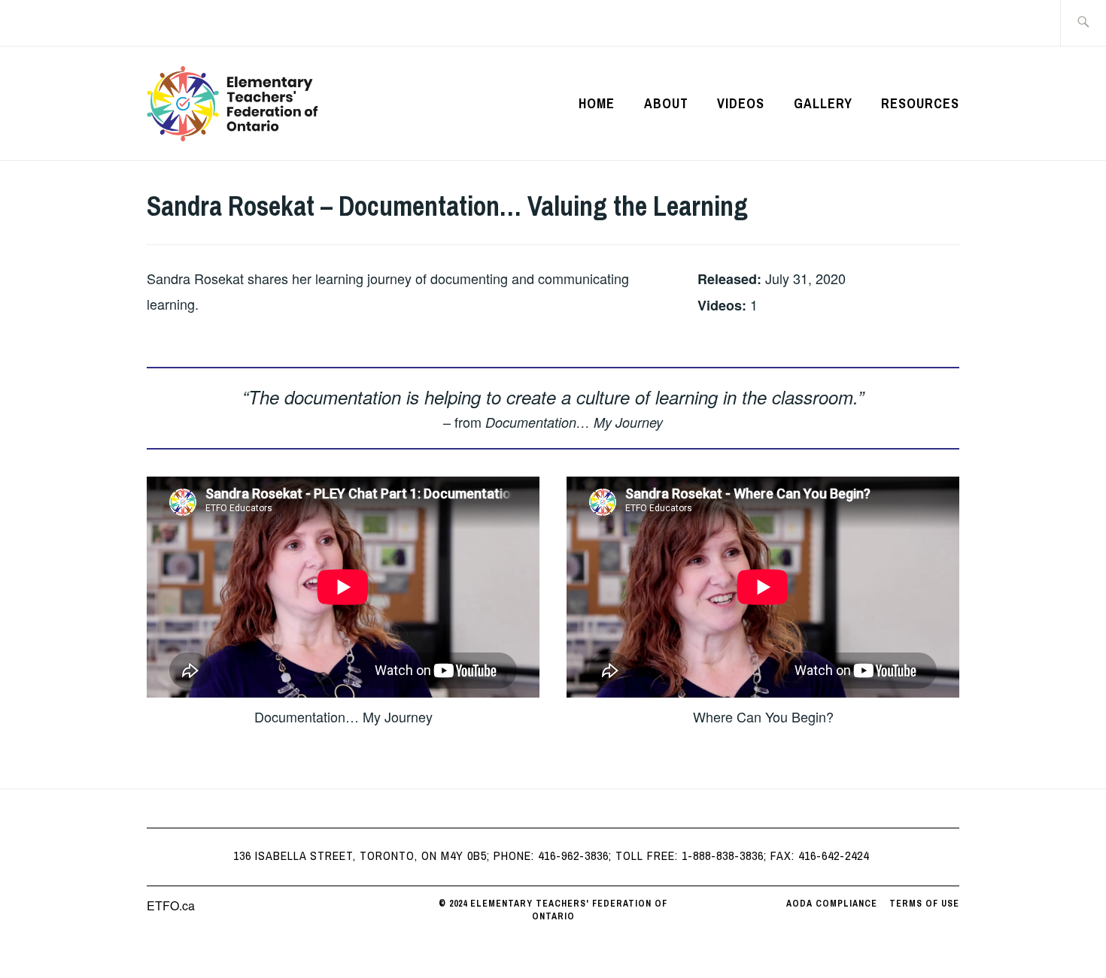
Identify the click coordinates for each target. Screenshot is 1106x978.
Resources (920, 103)
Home (597, 103)
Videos (740, 103)
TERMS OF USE (924, 904)
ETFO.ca (171, 905)
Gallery (823, 103)
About (666, 103)
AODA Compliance (831, 904)
